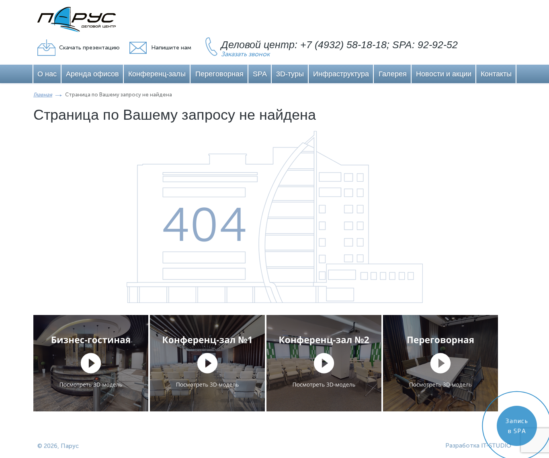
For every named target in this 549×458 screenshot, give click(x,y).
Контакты (496, 74)
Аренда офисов (92, 74)
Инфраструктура (341, 74)
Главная (42, 95)
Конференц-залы (157, 74)
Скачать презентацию (89, 47)
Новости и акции (443, 74)
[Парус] (76, 19)
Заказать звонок (245, 54)
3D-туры (290, 74)
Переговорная (219, 74)
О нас (47, 74)
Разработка (462, 445)
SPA (260, 74)
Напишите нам (171, 47)
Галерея (393, 74)
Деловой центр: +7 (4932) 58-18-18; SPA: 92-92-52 (339, 44)
